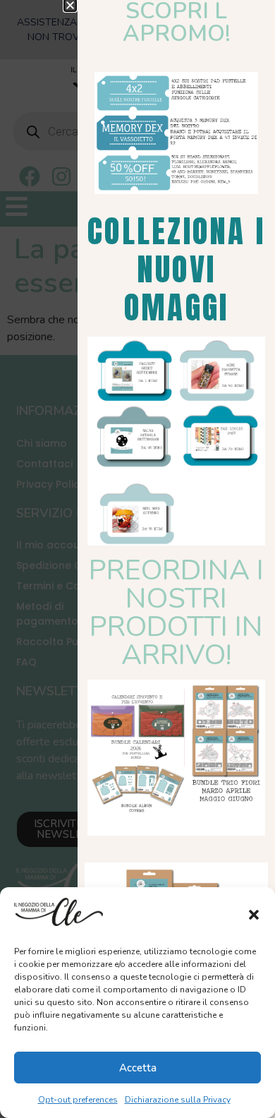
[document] (137, 559)
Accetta (138, 1068)
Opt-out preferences (78, 1099)
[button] (254, 915)
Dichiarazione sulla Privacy (178, 1099)
